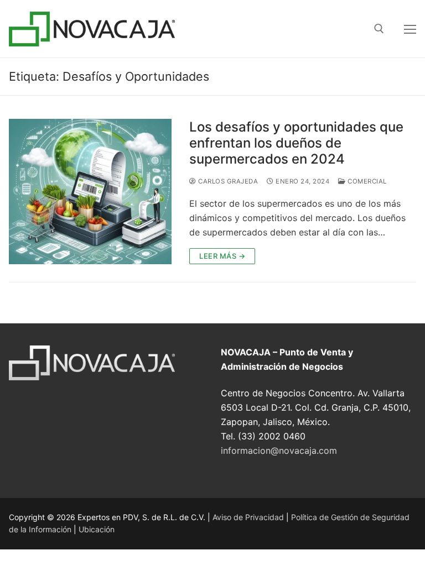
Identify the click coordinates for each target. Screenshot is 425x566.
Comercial (366, 181)
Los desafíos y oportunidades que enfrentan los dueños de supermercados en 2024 (296, 143)
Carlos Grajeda (227, 181)
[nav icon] (410, 28)
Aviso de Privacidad (248, 517)
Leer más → (222, 255)
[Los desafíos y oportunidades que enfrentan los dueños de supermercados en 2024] (90, 191)
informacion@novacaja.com (279, 450)
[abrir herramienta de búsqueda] (379, 29)
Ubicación (97, 529)
